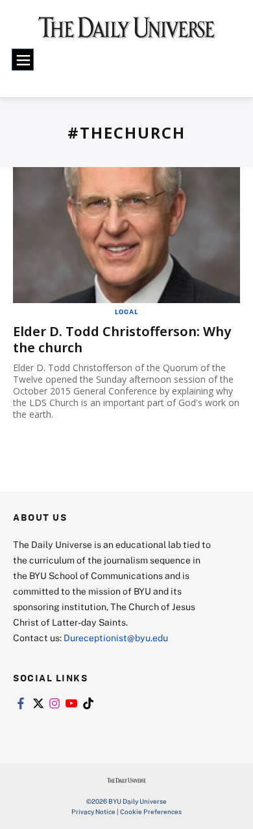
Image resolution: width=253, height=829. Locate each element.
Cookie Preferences (151, 811)
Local (127, 311)
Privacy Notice (93, 811)
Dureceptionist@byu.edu (116, 637)
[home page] (126, 32)
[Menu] (23, 60)
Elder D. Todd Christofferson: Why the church (122, 339)
